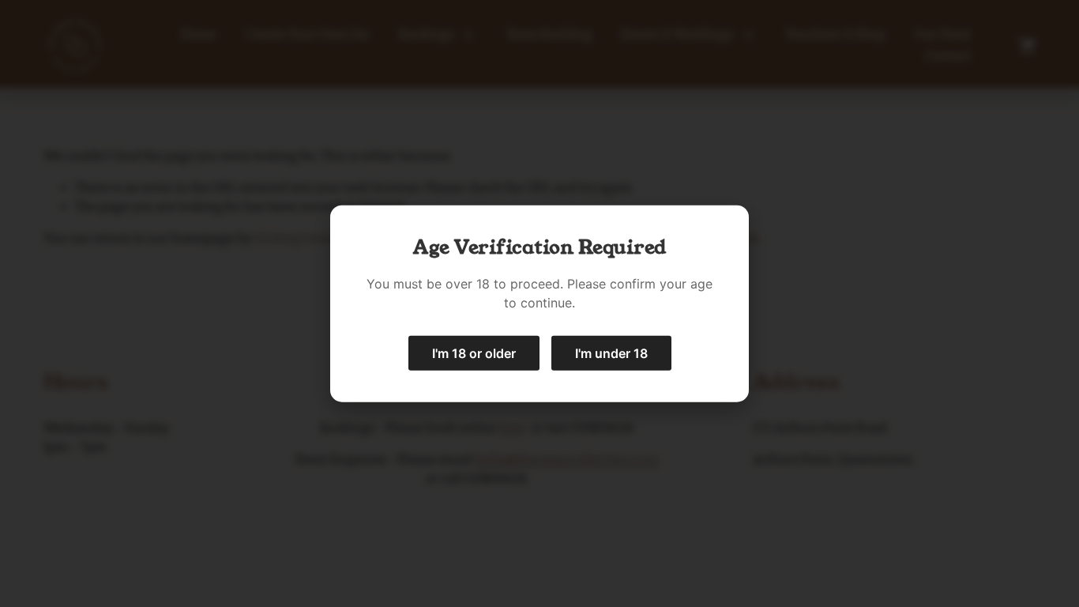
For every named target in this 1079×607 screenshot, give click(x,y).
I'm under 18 (611, 352)
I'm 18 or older (474, 352)
